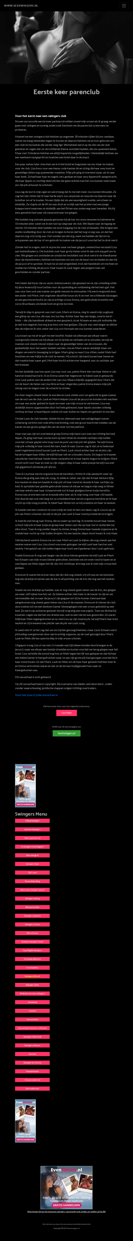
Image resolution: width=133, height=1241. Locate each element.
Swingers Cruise (32, 924)
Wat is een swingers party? (32, 890)
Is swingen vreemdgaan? (32, 846)
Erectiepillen (32, 967)
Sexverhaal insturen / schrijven (32, 1028)
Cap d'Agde (66, 712)
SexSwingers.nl (66, 733)
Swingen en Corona (32, 1062)
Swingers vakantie (32, 915)
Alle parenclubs (32, 907)
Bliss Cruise (32, 933)
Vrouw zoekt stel (32, 1080)
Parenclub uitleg (32, 881)
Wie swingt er (32, 855)
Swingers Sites (32, 985)
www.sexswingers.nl (21, 5)
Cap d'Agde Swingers (32, 950)
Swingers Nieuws (32, 1045)
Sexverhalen (32, 1019)
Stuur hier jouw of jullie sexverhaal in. (36, 695)
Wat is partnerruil (32, 838)
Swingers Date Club (32, 1036)
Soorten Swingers (32, 829)
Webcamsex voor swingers (32, 993)
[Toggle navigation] (124, 5)
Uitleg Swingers (32, 820)
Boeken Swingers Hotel (32, 941)
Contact (32, 1010)
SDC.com (32, 872)
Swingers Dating (32, 898)
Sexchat (32, 1054)
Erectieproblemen (32, 959)
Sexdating (32, 1002)
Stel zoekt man (32, 1088)
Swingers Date (32, 864)
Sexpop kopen (32, 1071)
